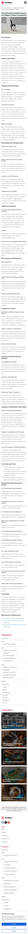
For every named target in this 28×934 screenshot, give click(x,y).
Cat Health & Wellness (9, 658)
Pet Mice (5, 697)
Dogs (2, 664)
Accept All (14, 924)
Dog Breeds (6, 670)
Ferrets (5, 687)
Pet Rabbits (6, 700)
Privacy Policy (5, 838)
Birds (2, 641)
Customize (14, 927)
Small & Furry (5, 684)
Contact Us (4, 842)
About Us (4, 832)
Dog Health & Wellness (9, 675)
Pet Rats (5, 703)
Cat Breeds (6, 653)
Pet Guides (4, 835)
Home (3, 829)
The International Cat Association (13, 620)
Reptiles (3, 681)
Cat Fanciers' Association (11, 618)
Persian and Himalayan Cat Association (15, 624)
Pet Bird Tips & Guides (9, 644)
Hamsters (5, 695)
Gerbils (5, 690)
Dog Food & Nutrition (9, 672)
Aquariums (4, 638)
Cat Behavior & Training (9, 650)
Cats (2, 648)
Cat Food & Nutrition (9, 655)
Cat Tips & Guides (8, 661)
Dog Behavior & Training (10, 667)
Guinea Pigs (6, 692)
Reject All (14, 931)
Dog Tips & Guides (8, 677)
